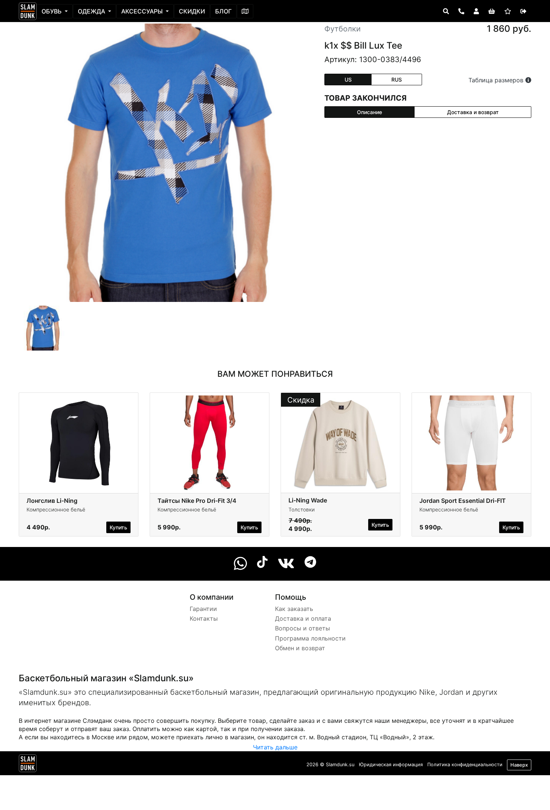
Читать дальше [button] (275, 747)
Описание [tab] (369, 112)
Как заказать (294, 608)
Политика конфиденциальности (464, 764)
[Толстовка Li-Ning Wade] (340, 442)
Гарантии (203, 608)
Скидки (192, 11)
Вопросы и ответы (302, 628)
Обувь (52, 11)
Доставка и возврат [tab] (473, 112)
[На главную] (28, 11)
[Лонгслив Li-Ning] (78, 442)
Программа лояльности (310, 638)
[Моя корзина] (491, 11)
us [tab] (348, 79)
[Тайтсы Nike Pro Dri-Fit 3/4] (209, 442)
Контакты (204, 618)
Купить (118, 527)
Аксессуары (142, 11)
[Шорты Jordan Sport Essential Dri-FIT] (471, 442)
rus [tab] (396, 79)
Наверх (519, 765)
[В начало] (28, 764)
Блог (223, 11)
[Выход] (523, 11)
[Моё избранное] (507, 11)
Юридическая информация (391, 764)
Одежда (92, 11)
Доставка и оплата (303, 618)
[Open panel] (446, 11)
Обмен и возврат (300, 648)
